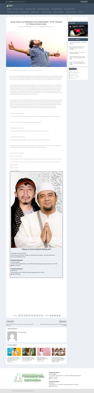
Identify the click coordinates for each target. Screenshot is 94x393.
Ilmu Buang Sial (35, 12)
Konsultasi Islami (42, 26)
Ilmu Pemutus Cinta (31, 9)
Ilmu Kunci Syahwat (18, 9)
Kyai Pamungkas (28, 26)
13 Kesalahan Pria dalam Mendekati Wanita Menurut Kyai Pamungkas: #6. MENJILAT (14, 359)
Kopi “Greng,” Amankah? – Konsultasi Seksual (78, 43)
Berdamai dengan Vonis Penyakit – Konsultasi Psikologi (77, 53)
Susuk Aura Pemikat (59, 12)
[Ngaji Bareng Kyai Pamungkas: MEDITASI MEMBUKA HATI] (44, 352)
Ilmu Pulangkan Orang (43, 9)
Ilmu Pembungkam (24, 12)
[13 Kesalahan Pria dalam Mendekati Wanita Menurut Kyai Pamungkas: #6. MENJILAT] (14, 352)
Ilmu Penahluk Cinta (56, 9)
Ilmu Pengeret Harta (69, 9)
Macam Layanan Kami (71, 12)
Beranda (9, 9)
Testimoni (80, 12)
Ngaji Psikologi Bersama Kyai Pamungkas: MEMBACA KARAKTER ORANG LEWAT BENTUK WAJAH (58, 359)
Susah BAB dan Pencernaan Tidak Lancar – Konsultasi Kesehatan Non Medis (77, 57)
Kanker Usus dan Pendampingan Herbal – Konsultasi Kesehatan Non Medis (77, 63)
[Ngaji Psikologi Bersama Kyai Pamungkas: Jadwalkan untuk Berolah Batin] (29, 352)
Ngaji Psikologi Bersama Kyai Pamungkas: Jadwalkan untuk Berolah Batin (29, 359)
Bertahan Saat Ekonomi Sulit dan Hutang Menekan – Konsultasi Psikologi (77, 48)
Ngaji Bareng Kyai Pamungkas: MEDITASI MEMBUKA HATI (42, 359)
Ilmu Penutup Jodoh (46, 12)
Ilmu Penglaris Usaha (12, 12)
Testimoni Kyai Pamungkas (19, 1)
